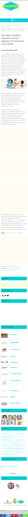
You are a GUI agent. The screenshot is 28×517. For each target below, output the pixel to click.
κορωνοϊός (4, 446)
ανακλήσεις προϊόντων (14, 268)
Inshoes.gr (13, 367)
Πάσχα (11, 437)
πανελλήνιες (22, 450)
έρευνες (14, 440)
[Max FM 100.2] (11, 489)
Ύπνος (2, 435)
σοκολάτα (13, 452)
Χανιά (22, 437)
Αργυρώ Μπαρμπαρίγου (9, 435)
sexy (16, 434)
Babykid (13, 356)
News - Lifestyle (13, 266)
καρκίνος (21, 444)
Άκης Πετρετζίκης (21, 434)
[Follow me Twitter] (5, 296)
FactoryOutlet (15, 349)
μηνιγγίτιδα (13, 270)
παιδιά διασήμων (13, 448)
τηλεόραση (4, 454)
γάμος (14, 441)
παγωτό (3, 448)
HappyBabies (14, 342)
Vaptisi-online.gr (15, 403)
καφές (24, 444)
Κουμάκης (13, 334)
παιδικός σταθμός (15, 450)
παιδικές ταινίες (7, 450)
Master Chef (12, 434)
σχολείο (17, 452)
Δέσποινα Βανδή (18, 435)
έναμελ (12, 397)
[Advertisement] (14, 141)
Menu (15, 20)
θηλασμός (10, 444)
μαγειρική (9, 445)
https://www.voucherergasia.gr (13, 233)
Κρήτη (7, 437)
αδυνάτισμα (19, 440)
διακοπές (22, 442)
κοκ (16, 59)
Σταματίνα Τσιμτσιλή (16, 437)
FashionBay (14, 362)
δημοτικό (17, 442)
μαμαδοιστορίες (20, 446)
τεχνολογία (23, 452)
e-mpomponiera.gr (16, 373)
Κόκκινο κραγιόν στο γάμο (10, 466)
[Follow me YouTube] (8, 296)
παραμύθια (8, 452)
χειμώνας (17, 454)
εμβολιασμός (5, 270)
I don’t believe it (15, 380)
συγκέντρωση (16, 220)
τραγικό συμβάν (11, 454)
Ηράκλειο (3, 437)
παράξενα (3, 452)
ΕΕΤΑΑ (22, 435)
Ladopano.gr (14, 390)
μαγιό (13, 446)
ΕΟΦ (17, 63)
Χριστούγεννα (6, 439)
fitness (8, 434)
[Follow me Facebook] (2, 296)
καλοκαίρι (15, 444)
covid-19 (4, 434)
